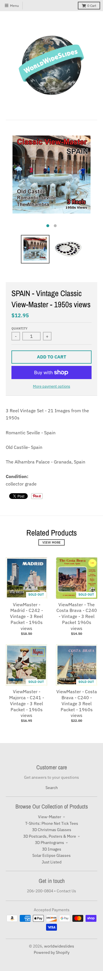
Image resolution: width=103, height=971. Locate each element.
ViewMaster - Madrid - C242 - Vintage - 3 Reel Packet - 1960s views (26, 616)
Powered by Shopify (52, 952)
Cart (91, 5)
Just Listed (52, 862)
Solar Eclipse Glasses (51, 855)
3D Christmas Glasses (51, 829)
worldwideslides (59, 946)
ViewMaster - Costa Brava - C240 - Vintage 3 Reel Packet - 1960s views (76, 703)
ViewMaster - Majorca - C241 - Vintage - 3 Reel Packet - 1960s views (26, 703)
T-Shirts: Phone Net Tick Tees (51, 823)
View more (51, 542)
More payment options (51, 386)
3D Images (51, 849)
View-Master (49, 816)
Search (51, 787)
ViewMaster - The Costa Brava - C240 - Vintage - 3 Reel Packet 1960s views (76, 616)
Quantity (19, 328)
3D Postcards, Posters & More (49, 836)
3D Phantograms (49, 842)
